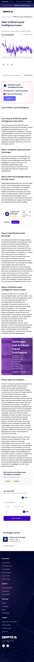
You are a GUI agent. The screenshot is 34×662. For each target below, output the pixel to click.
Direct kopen (16, 518)
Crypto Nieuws (7, 5)
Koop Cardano (6, 572)
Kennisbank (5, 613)
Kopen (8, 98)
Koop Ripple (6, 569)
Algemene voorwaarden (9, 621)
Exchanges (5, 591)
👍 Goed (7, 481)
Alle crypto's (6, 594)
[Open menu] (30, 11)
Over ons (5, 631)
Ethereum (22, 1)
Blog (3, 609)
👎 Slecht (16, 481)
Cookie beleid (6, 628)
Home (3, 17)
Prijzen (9, 17)
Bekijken (15, 222)
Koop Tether (6, 576)
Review (6, 222)
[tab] (12, 75)
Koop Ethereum (7, 566)
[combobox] (26, 511)
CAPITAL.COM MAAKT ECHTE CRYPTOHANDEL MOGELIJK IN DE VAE (22, 5)
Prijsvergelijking (7, 588)
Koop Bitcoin (6, 562)
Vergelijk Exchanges (19, 372)
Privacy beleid (6, 625)
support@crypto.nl (8, 641)
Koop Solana (6, 579)
